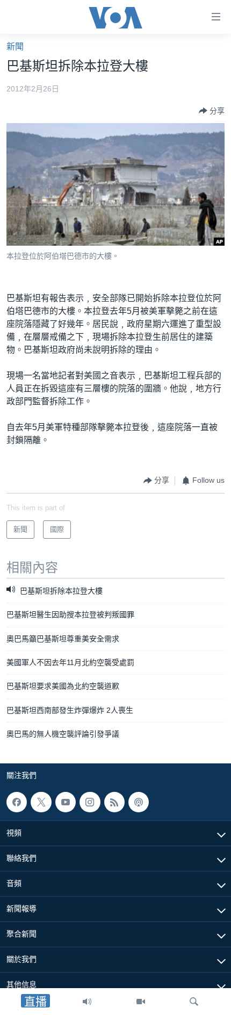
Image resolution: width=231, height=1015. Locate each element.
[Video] (141, 1001)
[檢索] (194, 1001)
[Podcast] (138, 802)
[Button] (212, 110)
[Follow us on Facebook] (16, 802)
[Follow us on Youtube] (65, 802)
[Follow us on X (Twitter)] (41, 802)
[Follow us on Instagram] (90, 802)
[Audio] (87, 1001)
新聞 (15, 46)
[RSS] (114, 802)
